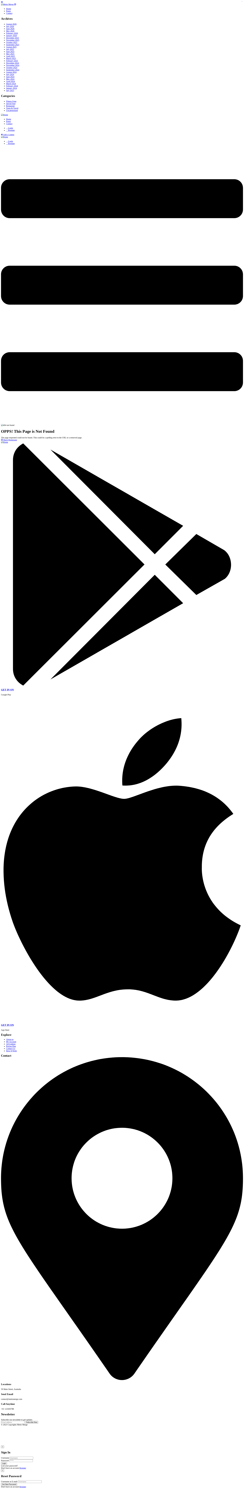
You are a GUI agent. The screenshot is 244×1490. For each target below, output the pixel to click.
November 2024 (12, 65)
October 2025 (11, 42)
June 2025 (10, 51)
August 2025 (11, 47)
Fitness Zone (11, 101)
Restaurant (10, 106)
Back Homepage (10, 440)
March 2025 (11, 58)
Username (5, 1458)
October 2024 (11, 68)
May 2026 (10, 31)
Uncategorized (12, 110)
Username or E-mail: (9, 1481)
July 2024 (10, 74)
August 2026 (11, 24)
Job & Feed (10, 104)
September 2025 (12, 45)
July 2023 (10, 90)
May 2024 (10, 79)
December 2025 (12, 38)
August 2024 (11, 72)
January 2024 (11, 88)
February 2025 (12, 61)
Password (5, 1460)
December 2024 (12, 63)
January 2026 (11, 35)
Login (10, 128)
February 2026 (12, 33)
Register (22, 1468)
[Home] (4, 115)
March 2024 (11, 84)
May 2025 (10, 54)
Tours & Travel (12, 108)
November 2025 (12, 40)
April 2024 (10, 81)
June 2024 (10, 77)
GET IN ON (7, 689)
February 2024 (12, 86)
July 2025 (10, 49)
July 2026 (10, 26)
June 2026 (10, 29)
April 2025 (10, 56)
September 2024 (12, 70)
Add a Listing (8, 135)
